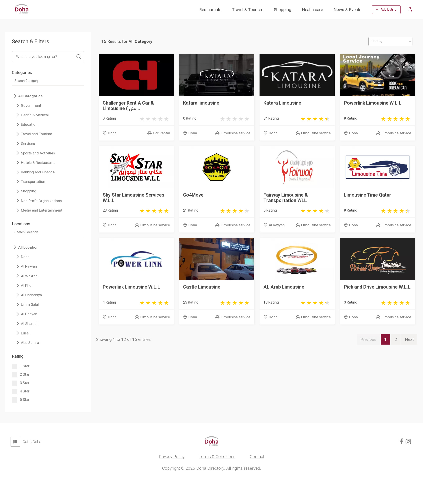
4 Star (25, 391)
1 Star (25, 366)
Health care (312, 9)
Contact (257, 456)
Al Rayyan (277, 225)
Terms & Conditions (217, 456)
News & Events (347, 9)
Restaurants (210, 9)
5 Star (25, 399)
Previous (368, 339)
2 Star (25, 374)
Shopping (282, 9)
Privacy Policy (172, 456)
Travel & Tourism (247, 9)
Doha (112, 133)
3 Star (25, 383)
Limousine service (235, 133)
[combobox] (390, 41)
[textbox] (390, 41)
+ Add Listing (386, 9)
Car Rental (161, 133)
